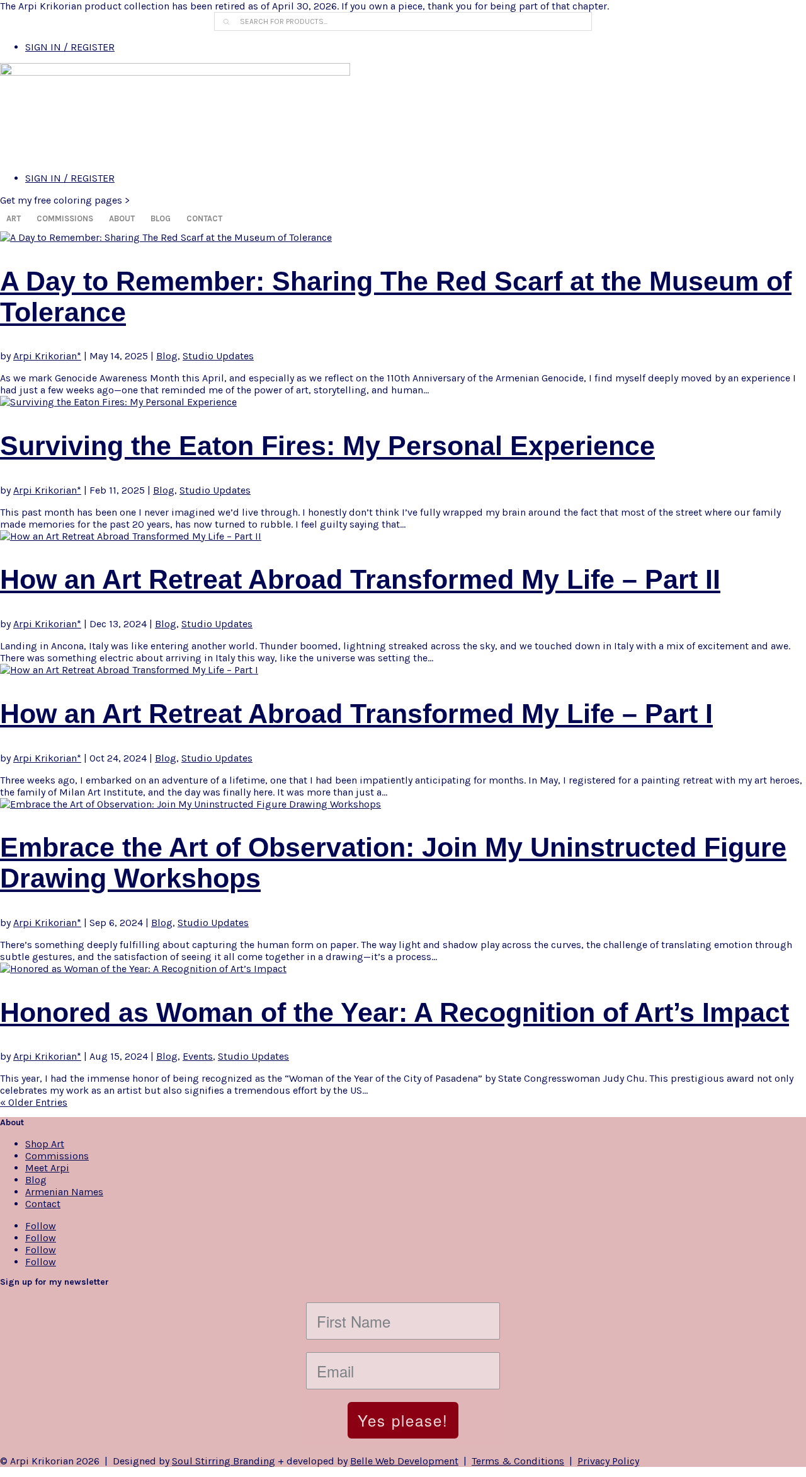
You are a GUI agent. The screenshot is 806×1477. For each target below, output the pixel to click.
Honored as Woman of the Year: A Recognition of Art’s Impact (394, 1012)
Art (13, 218)
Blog (160, 218)
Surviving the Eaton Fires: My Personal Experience (327, 446)
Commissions (65, 218)
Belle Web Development (404, 1461)
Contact (204, 218)
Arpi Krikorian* (47, 356)
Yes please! (403, 1420)
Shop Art (44, 1144)
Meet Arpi (47, 1168)
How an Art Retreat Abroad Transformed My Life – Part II (360, 579)
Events (198, 1056)
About (122, 218)
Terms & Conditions (518, 1461)
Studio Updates (218, 356)
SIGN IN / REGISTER (70, 47)
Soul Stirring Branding (223, 1461)
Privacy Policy (608, 1461)
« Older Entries (33, 1102)
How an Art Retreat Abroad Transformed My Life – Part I (356, 713)
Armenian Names (64, 1192)
